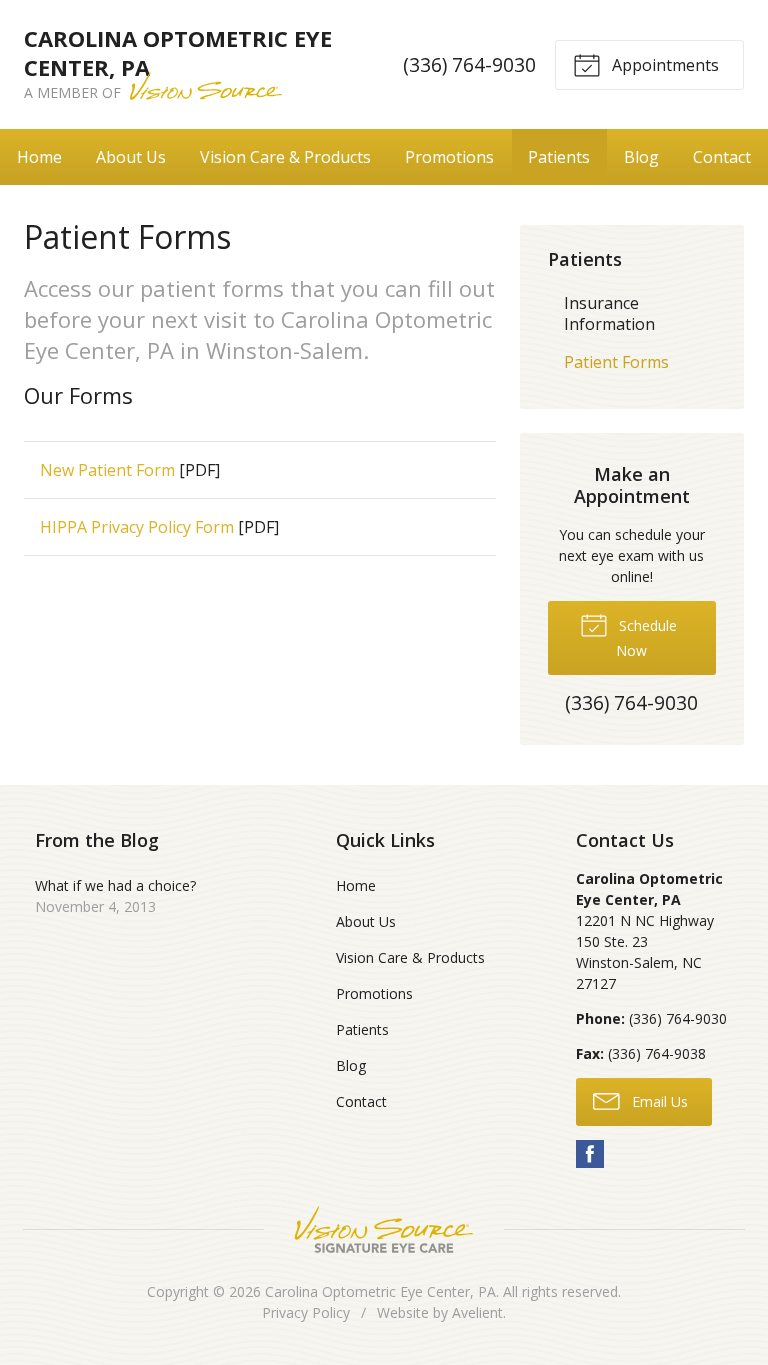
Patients (559, 157)
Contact (722, 157)
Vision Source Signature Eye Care (384, 1229)
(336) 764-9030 (469, 64)
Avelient (477, 1312)
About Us (131, 157)
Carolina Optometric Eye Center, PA (380, 1291)
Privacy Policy (306, 1312)
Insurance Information (609, 313)
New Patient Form (107, 470)
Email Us (658, 1101)
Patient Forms (616, 362)
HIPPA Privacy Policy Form (137, 527)
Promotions (449, 157)
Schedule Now (646, 638)
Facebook (590, 1154)
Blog (641, 157)
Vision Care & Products (285, 157)
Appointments (663, 65)
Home (39, 157)
